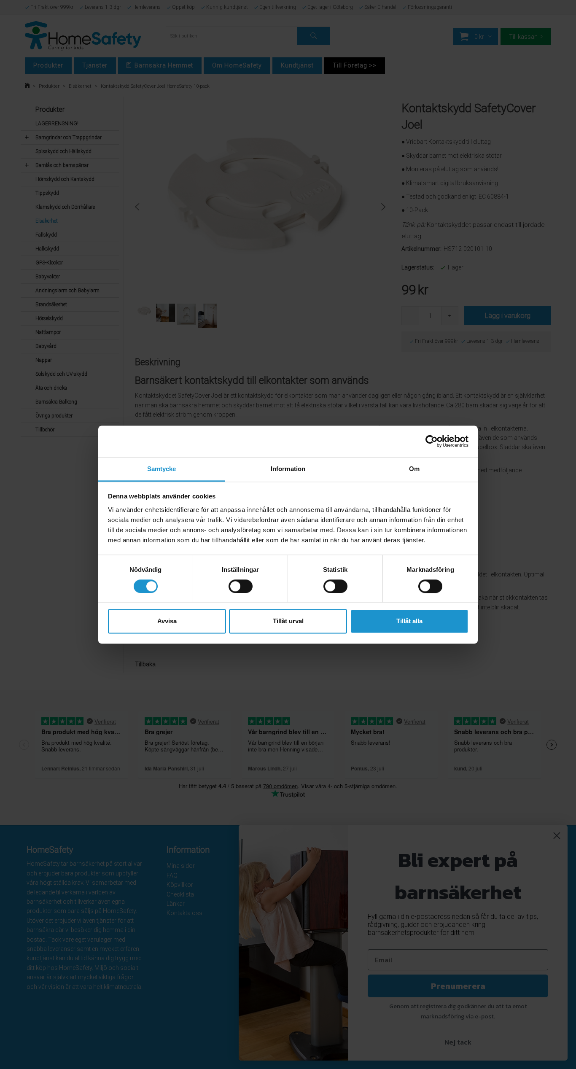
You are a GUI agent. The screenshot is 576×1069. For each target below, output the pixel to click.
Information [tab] (288, 468)
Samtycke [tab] (161, 468)
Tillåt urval (288, 621)
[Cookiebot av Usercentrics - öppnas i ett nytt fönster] (431, 441)
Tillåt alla (409, 621)
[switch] (241, 586)
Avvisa (167, 621)
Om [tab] (414, 468)
